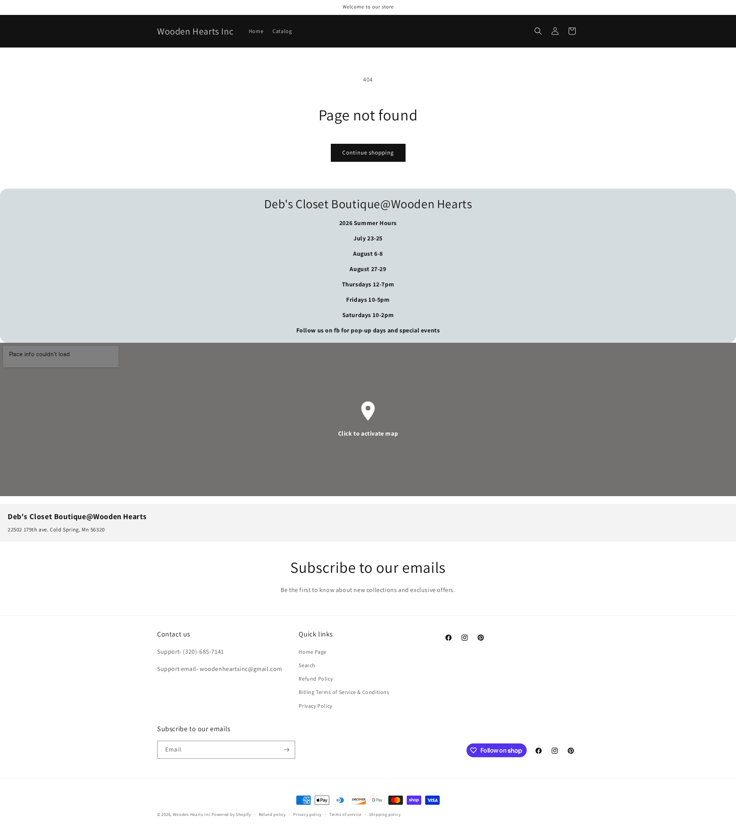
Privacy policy (307, 814)
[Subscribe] (286, 750)
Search (307, 665)
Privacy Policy (315, 705)
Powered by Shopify (231, 814)
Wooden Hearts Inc (192, 814)
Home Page (312, 651)
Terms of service (345, 814)
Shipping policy (385, 814)
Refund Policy (316, 678)
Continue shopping (368, 152)
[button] (538, 31)
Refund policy (272, 814)
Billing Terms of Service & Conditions (344, 692)
